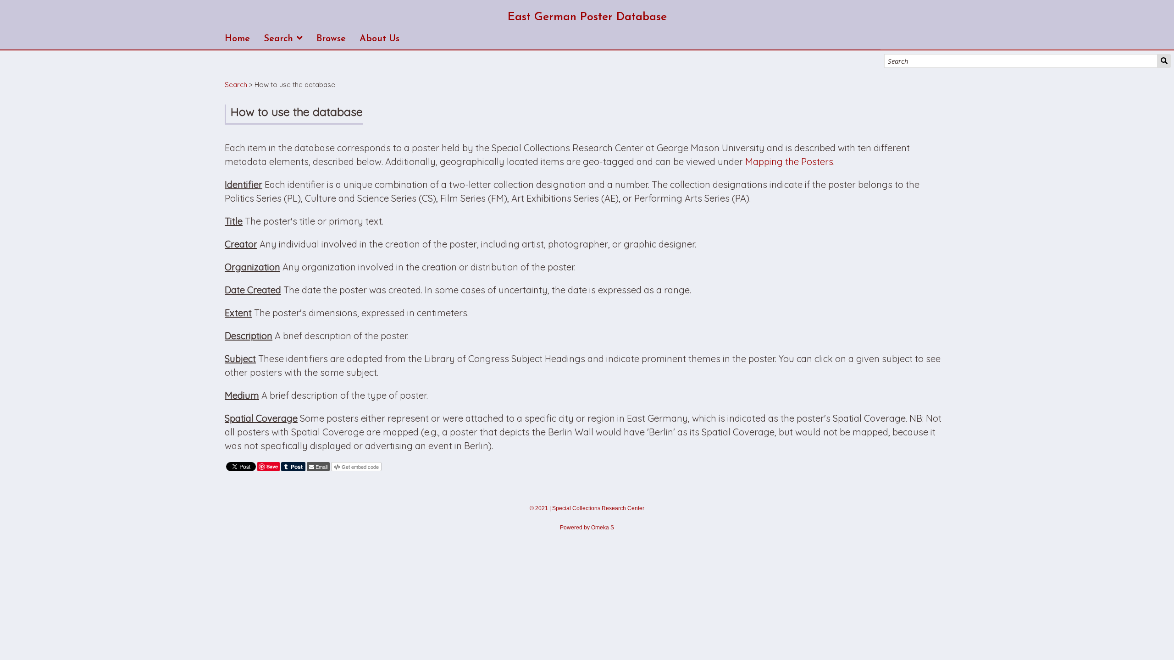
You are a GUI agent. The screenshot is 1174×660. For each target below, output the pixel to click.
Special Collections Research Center (598, 508)
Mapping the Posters (789, 161)
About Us (379, 39)
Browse (331, 39)
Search (1164, 61)
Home (237, 39)
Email (321, 466)
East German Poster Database (587, 17)
